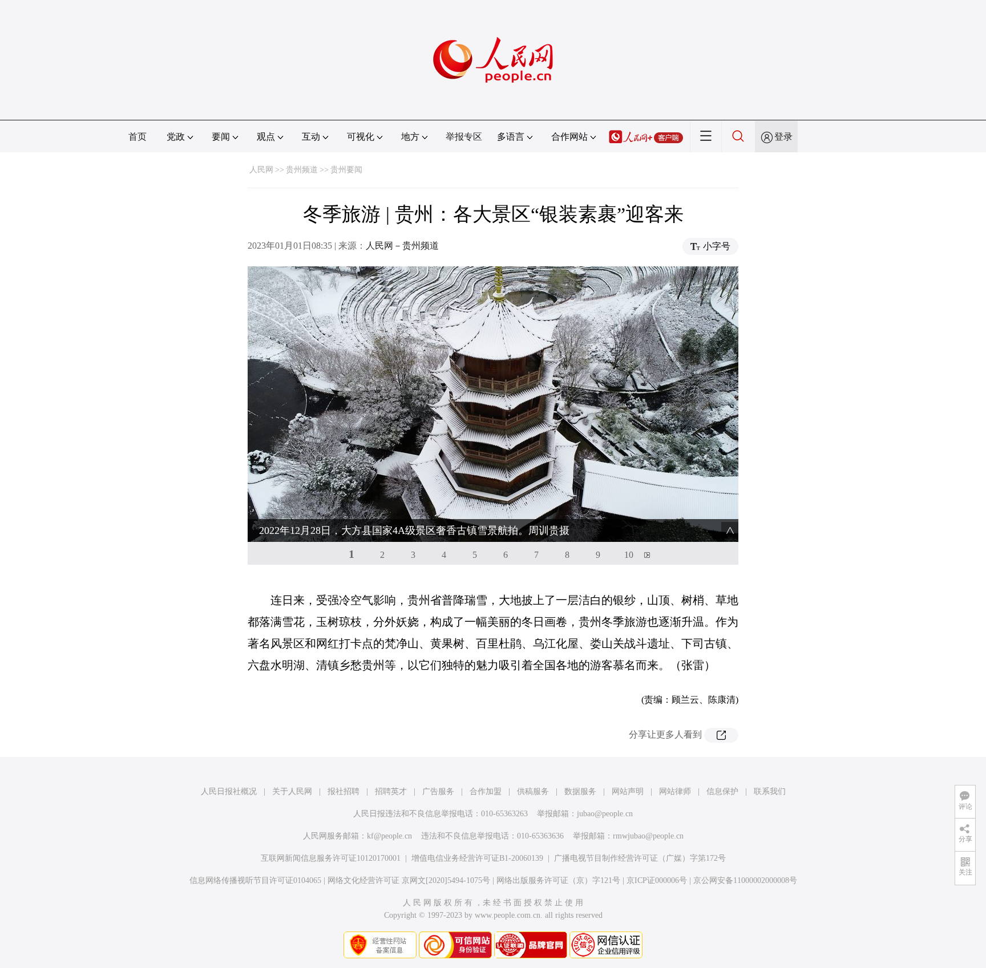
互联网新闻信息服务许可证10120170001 (331, 858)
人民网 (261, 169)
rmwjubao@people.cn (648, 836)
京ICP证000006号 (657, 880)
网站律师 (675, 791)
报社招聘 (343, 791)
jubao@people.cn (605, 813)
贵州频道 (302, 169)
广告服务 (438, 791)
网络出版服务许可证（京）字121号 (558, 880)
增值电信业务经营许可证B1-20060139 (477, 858)
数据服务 (580, 791)
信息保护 (722, 791)
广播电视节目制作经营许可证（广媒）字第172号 (640, 858)
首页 (137, 136)
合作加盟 (486, 791)
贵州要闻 (346, 169)
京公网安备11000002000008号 (745, 880)
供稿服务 (533, 791)
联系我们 (770, 791)
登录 (783, 136)
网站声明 (628, 791)
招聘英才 (391, 791)
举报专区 (464, 136)
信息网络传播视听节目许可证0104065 (255, 880)
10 (628, 555)
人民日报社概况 (229, 791)
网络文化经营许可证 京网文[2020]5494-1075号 (409, 880)
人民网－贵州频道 (402, 245)
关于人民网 (292, 791)
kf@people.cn (389, 836)
